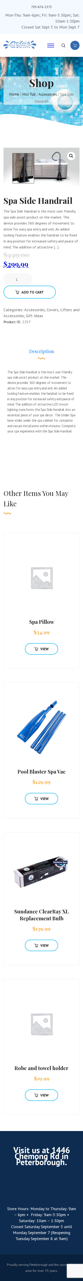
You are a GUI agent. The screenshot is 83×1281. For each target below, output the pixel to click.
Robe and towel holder (41, 1068)
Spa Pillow (41, 621)
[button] (71, 156)
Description (41, 351)
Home (14, 94)
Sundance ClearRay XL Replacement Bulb (41, 915)
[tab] (41, 353)
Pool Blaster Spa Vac (41, 771)
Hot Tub (29, 94)
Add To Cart (32, 292)
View (44, 649)
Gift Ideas (34, 315)
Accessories (48, 94)
